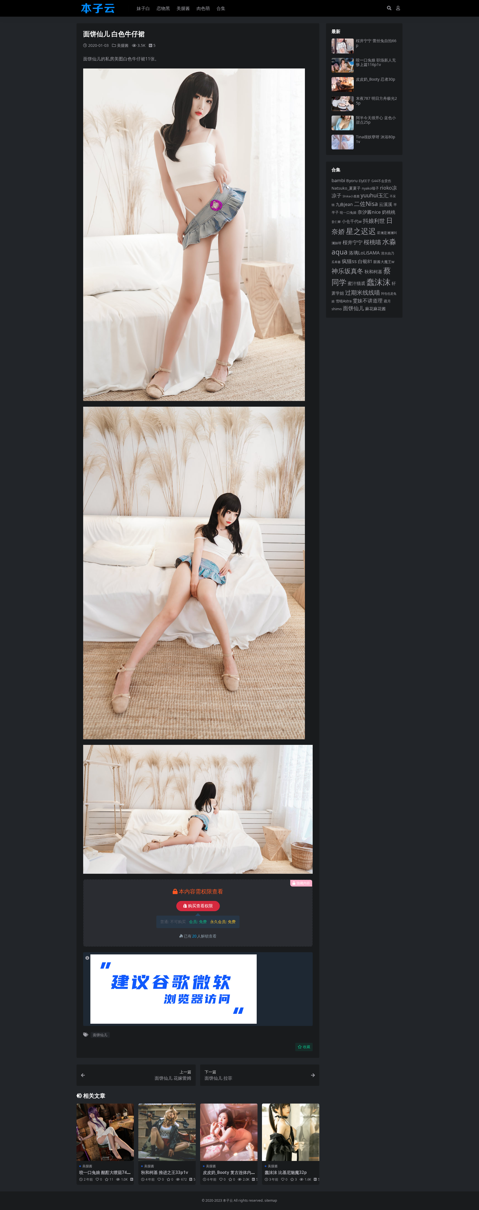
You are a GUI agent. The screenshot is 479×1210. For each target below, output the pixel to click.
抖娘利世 (374, 221)
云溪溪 (385, 204)
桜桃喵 (372, 242)
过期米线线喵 (362, 292)
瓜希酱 (336, 262)
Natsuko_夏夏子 (346, 188)
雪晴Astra (343, 301)
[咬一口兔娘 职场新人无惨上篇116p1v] (343, 65)
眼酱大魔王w (383, 261)
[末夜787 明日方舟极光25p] (343, 103)
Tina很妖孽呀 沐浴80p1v (375, 139)
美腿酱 (183, 8)
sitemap (270, 1200)
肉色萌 (203, 8)
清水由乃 (387, 253)
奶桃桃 (388, 212)
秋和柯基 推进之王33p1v (164, 1172)
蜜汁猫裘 (356, 283)
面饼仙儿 (100, 1034)
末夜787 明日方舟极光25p (376, 101)
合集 (220, 8)
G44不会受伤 (381, 181)
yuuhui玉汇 (375, 195)
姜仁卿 (336, 222)
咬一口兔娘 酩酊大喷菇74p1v (104, 1175)
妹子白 (143, 8)
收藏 (306, 1047)
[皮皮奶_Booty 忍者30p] (343, 84)
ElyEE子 (364, 181)
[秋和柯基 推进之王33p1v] (167, 1132)
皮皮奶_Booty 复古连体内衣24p (227, 1175)
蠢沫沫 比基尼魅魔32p (286, 1172)
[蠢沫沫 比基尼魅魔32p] (290, 1132)
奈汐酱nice (369, 212)
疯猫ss (349, 261)
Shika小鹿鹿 (351, 196)
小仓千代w (352, 221)
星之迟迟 (361, 231)
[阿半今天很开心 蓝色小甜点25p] (343, 123)
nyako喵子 (370, 188)
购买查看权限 (200, 906)
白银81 (365, 261)
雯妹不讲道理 (368, 300)
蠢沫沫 (378, 281)
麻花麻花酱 (375, 308)
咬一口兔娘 (348, 212)
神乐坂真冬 (347, 270)
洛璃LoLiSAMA (364, 252)
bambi (338, 180)
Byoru (352, 180)
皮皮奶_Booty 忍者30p (375, 79)
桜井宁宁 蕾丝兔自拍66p (376, 43)
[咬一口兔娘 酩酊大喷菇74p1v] (105, 1132)
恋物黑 (163, 8)
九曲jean (344, 204)
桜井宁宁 (353, 242)
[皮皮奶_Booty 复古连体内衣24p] (229, 1132)
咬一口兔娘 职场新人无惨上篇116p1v (376, 62)
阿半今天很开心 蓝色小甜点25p (376, 120)
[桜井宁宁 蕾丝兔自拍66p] (343, 46)
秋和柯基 (373, 272)
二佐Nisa (366, 204)
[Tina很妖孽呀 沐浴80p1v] (343, 142)
